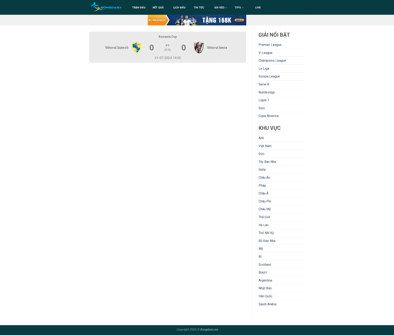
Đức (262, 154)
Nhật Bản (265, 288)
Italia (262, 169)
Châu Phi (265, 201)
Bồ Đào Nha (267, 241)
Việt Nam (265, 146)
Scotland (265, 265)
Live (258, 7)
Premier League (270, 45)
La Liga (264, 68)
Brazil (263, 272)
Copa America (268, 116)
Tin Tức (199, 7)
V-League (266, 53)
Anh (261, 138)
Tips (238, 7)
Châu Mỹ (265, 209)
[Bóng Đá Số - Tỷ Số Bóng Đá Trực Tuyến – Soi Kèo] (106, 7)
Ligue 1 (264, 100)
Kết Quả (158, 7)
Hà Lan (263, 225)
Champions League (272, 60)
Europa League (269, 76)
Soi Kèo (219, 7)
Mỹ (261, 249)
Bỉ (260, 257)
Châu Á (263, 193)
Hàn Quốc (265, 296)
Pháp (262, 185)
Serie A (264, 84)
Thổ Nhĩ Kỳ (266, 233)
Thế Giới (264, 217)
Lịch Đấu (179, 7)
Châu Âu (264, 177)
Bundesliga (267, 92)
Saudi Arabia (267, 304)
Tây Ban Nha (267, 162)
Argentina (265, 280)
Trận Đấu (139, 7)
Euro (262, 108)
